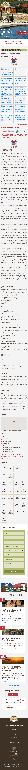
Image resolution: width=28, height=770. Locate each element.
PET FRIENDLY (14, 734)
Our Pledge (14, 729)
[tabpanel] (14, 19)
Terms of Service (14, 742)
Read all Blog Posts (14, 686)
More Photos (22, 125)
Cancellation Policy (14, 745)
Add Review (13, 694)
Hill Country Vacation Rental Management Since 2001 (14, 725)
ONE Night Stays (14, 737)
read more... (4, 622)
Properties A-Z (14, 732)
